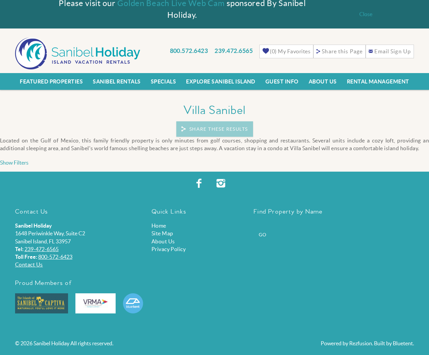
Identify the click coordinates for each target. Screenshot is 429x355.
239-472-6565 (41, 249)
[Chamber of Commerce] (41, 303)
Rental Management (378, 81)
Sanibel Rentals (116, 81)
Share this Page (342, 51)
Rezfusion (360, 343)
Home (158, 226)
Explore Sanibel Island (220, 81)
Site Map (162, 233)
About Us (323, 81)
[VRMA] (95, 303)
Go (263, 234)
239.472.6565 (233, 50)
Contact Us (29, 264)
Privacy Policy (168, 249)
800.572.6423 (189, 50)
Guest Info (282, 81)
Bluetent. (403, 343)
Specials (163, 81)
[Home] (77, 53)
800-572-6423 (55, 257)
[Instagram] (221, 183)
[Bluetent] (133, 303)
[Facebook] (200, 183)
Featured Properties (51, 81)
